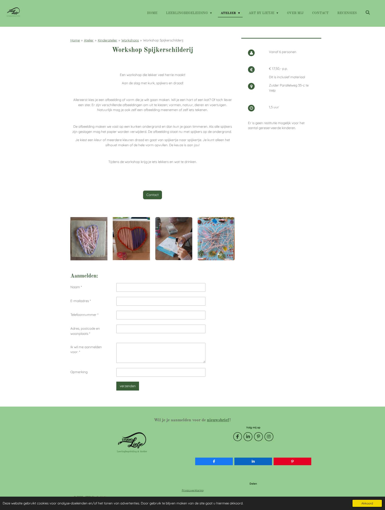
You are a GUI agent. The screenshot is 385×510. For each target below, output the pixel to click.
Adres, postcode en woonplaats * (85, 331)
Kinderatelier (107, 40)
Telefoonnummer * (84, 315)
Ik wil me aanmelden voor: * (86, 349)
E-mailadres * (80, 301)
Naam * (76, 287)
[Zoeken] (368, 13)
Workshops (130, 40)
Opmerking (79, 372)
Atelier (89, 40)
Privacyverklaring (192, 490)
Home (75, 40)
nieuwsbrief (218, 420)
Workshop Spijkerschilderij (163, 40)
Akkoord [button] (367, 503)
